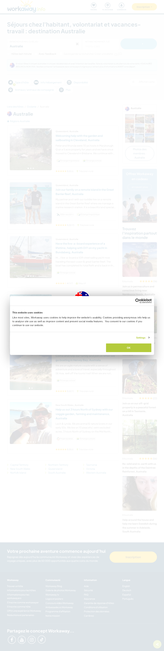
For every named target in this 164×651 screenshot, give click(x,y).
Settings (141, 337)
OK (129, 347)
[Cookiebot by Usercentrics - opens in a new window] (138, 300)
